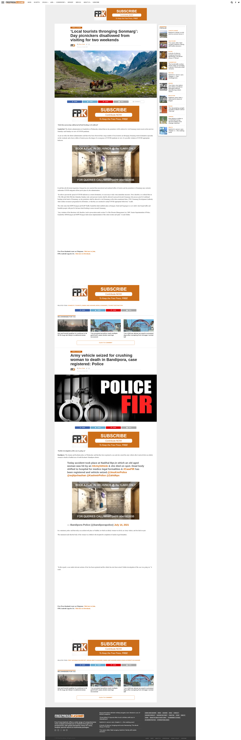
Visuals (44, 2)
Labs (51, 2)
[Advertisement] (106, 231)
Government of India (174, 717)
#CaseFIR (128, 469)
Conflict (176, 713)
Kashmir (165, 713)
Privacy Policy (175, 738)
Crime (146, 717)
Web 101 (78, 2)
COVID (177, 715)
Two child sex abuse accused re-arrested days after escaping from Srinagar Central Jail (138, 335)
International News (163, 720)
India (170, 713)
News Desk (82, 44)
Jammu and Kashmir (88, 305)
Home (147, 738)
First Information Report (77, 660)
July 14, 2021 (121, 524)
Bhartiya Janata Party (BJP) (158, 717)
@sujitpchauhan (76, 475)
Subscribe (96, 2)
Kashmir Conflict (150, 715)
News (29, 2)
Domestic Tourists (74, 305)
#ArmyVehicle (100, 466)
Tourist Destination (115, 305)
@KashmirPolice (96, 475)
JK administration (150, 720)
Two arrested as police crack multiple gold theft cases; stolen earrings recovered (104, 335)
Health (183, 715)
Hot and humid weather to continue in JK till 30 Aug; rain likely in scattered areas (72, 334)
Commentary (60, 2)
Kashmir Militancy (162, 715)
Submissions (165, 738)
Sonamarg (104, 305)
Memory (70, 2)
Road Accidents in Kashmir (130, 660)
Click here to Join (89, 251)
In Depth (37, 2)
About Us (87, 2)
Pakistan (171, 715)
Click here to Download (82, 254)
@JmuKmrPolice (117, 472)
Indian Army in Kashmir (95, 660)
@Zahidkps (112, 475)
